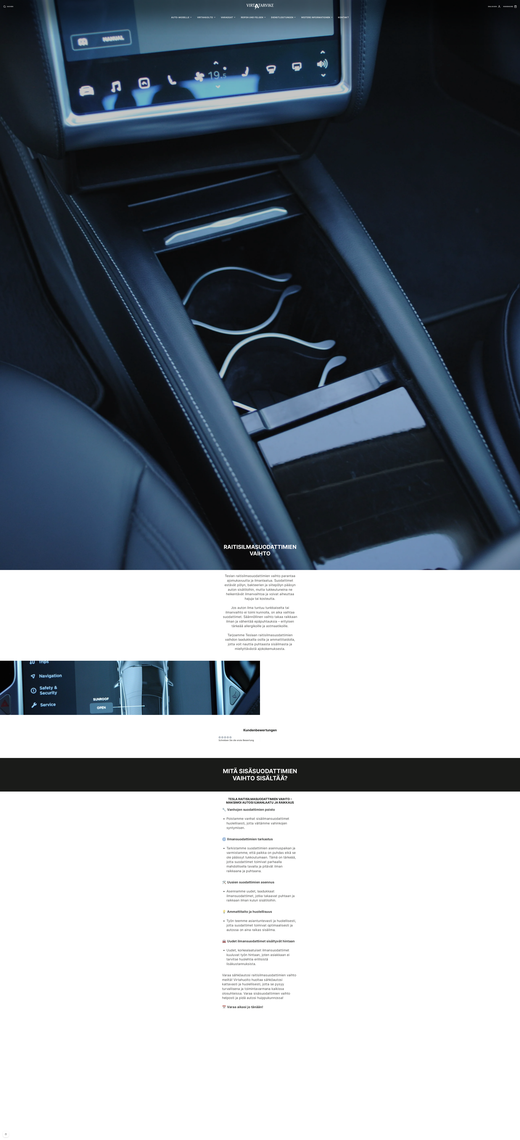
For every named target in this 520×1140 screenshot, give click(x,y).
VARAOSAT (227, 17)
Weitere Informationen (315, 17)
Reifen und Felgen (252, 17)
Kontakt (343, 17)
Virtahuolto (205, 17)
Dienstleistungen (282, 17)
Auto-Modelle (180, 17)
